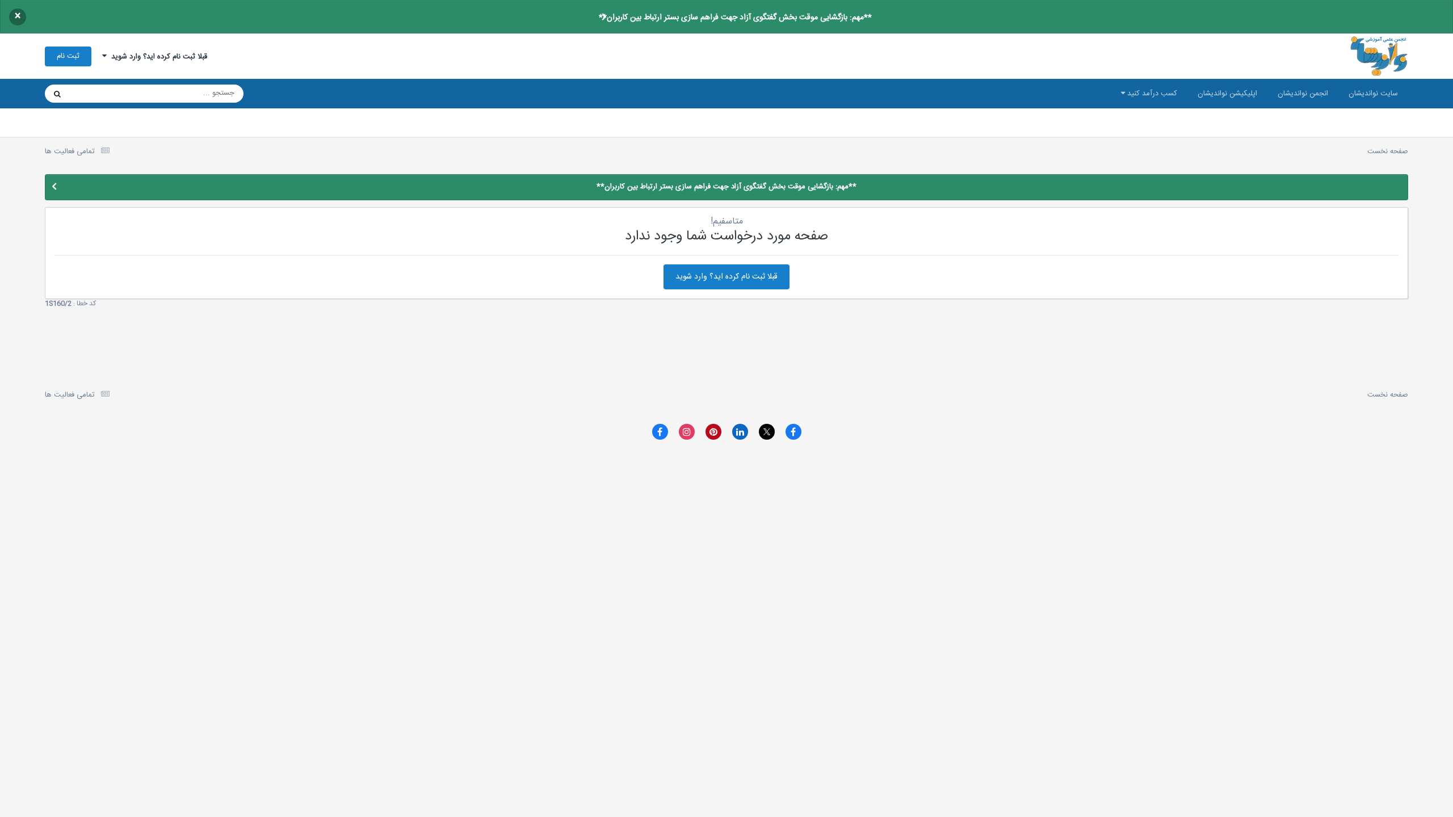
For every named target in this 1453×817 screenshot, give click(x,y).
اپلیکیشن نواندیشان (1227, 93)
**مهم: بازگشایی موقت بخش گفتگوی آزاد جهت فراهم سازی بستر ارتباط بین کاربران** (735, 17)
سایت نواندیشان (1373, 93)
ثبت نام (68, 56)
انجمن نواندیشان (1303, 93)
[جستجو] (57, 94)
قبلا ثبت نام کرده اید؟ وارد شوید (157, 56)
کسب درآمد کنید (1151, 93)
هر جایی (96, 93)
